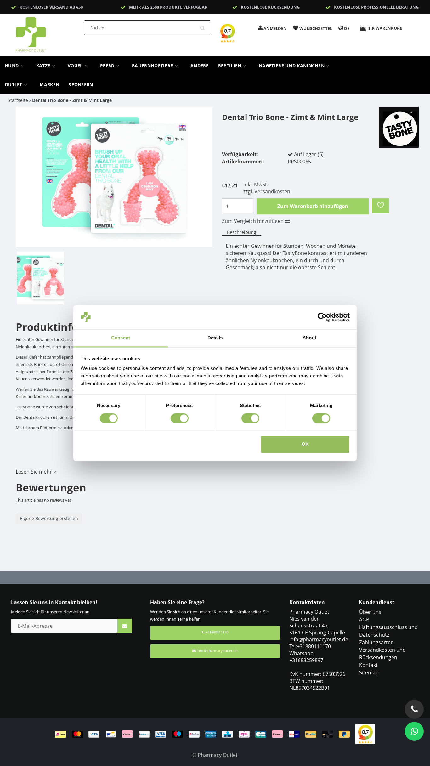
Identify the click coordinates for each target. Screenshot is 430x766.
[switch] (180, 418)
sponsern (81, 85)
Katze (44, 66)
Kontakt (368, 664)
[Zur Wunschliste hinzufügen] (380, 205)
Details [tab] (215, 338)
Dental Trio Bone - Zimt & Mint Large (72, 100)
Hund (12, 66)
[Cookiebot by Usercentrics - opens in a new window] (322, 317)
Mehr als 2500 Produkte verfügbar (168, 7)
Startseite (18, 100)
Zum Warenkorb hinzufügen (312, 206)
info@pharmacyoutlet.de (217, 650)
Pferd (108, 66)
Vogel (76, 66)
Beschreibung (241, 232)
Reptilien (230, 66)
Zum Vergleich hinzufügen (253, 221)
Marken (49, 85)
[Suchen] (205, 25)
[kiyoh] (365, 733)
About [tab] (309, 338)
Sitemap (369, 672)
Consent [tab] (120, 338)
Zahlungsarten (376, 642)
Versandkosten (272, 191)
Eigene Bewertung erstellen (49, 518)
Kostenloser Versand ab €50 (51, 7)
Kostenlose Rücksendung (270, 7)
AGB (364, 619)
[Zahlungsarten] (205, 733)
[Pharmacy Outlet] (47, 32)
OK (305, 444)
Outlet (14, 85)
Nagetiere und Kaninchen (292, 66)
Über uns (370, 612)
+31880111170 (216, 632)
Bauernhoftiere (153, 66)
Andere (199, 66)
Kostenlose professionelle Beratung (376, 7)
